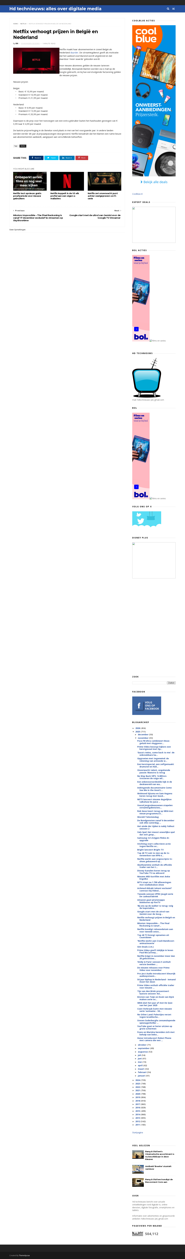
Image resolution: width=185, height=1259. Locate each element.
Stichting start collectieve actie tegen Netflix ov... (154, 845)
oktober (142, 1044)
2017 (138, 1104)
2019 (138, 1097)
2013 (138, 1118)
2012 (138, 1121)
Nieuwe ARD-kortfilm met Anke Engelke (153, 877)
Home (15, 24)
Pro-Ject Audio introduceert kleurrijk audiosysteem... (156, 974)
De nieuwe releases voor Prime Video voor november (153, 968)
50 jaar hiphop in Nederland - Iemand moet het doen (156, 980)
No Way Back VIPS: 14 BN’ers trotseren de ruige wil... (151, 777)
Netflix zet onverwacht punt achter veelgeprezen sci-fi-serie (103, 196)
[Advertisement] (154, 626)
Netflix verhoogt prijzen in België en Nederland (156, 918)
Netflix (23, 24)
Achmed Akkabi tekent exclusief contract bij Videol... (154, 889)
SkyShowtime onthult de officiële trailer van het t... (154, 866)
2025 (138, 731)
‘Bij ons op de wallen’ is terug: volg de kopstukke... (155, 907)
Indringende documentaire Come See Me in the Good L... (154, 789)
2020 (138, 1093)
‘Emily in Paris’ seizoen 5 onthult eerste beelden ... (154, 963)
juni (140, 1058)
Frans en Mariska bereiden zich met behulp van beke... (156, 1033)
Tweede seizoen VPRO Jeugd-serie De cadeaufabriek (155, 895)
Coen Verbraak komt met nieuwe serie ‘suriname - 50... (154, 1010)
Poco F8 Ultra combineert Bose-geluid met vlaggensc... (153, 742)
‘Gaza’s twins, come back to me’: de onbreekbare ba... (155, 753)
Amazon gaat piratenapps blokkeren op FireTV (151, 901)
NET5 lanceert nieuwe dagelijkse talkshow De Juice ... (154, 800)
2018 (138, 1100)
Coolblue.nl (137, 194)
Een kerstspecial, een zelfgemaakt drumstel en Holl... (155, 765)
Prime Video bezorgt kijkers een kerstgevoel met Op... (154, 748)
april (140, 1065)
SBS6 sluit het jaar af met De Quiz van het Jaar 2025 (154, 1004)
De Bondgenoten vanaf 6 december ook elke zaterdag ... (155, 821)
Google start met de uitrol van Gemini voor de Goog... (153, 912)
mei (140, 1062)
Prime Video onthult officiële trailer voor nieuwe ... (155, 986)
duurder (74, 52)
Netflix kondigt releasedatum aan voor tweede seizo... (155, 930)
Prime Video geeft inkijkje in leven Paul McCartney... (155, 951)
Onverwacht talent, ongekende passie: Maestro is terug (153, 771)
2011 (138, 1124)
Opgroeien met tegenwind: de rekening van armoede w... (153, 759)
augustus (143, 1051)
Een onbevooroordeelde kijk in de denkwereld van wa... (154, 783)
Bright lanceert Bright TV (150, 849)
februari (142, 1072)
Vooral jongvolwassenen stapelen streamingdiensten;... (155, 806)
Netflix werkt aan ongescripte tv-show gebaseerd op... (155, 860)
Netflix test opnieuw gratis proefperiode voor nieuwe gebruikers (27, 196)
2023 (138, 1083)
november (143, 738)
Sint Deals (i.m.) (145, 946)
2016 (138, 1107)
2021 (138, 1090)
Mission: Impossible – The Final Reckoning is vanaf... (153, 924)
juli (139, 1055)
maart (141, 1069)
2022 (138, 1087)
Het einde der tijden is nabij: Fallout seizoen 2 (155, 827)
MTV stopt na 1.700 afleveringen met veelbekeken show (154, 883)
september (144, 1048)
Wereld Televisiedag (148, 817)
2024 (138, 1080)
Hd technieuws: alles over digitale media (55, 8)
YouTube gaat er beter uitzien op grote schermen (154, 1027)
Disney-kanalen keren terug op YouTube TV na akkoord (153, 871)
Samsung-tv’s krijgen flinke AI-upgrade (153, 839)
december (143, 734)
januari (142, 1075)
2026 (138, 728)
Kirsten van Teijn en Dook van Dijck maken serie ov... (155, 998)
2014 (138, 1114)
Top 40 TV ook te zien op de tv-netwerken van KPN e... (153, 854)
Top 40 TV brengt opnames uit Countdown (153, 936)
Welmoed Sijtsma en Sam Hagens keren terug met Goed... (154, 794)
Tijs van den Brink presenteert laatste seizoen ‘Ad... (153, 992)
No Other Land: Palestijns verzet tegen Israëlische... (154, 1015)
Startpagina (137, 1132)
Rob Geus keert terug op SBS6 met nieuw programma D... (155, 812)
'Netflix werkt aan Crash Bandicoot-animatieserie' (156, 942)
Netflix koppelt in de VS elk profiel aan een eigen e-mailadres (64, 196)
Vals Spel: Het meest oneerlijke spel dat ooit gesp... (156, 833)
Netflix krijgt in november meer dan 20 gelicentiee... (156, 957)
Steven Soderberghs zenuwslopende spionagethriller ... (156, 1021)
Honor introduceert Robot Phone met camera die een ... (154, 1039)
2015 (138, 1111)
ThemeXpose (24, 1255)
